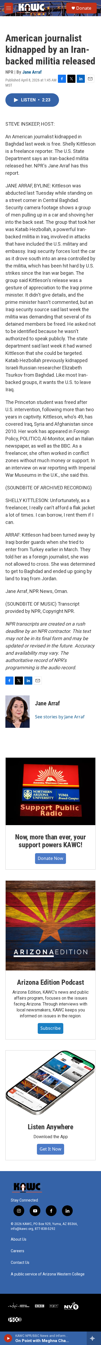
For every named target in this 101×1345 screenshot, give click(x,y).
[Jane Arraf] (17, 711)
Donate (83, 8)
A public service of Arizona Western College (48, 1274)
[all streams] (94, 1338)
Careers (17, 1251)
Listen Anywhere (50, 1127)
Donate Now (50, 858)
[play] (8, 1338)
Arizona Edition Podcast (50, 982)
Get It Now (50, 1149)
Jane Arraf (32, 72)
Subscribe (50, 1028)
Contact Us (20, 1263)
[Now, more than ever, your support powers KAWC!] (50, 791)
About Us (18, 1239)
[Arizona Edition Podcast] (50, 925)
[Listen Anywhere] (50, 1083)
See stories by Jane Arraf (60, 717)
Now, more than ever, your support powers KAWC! (50, 841)
